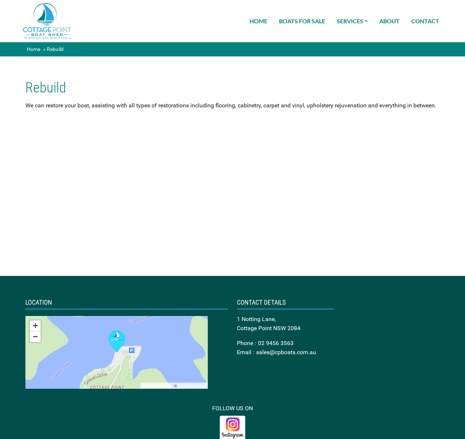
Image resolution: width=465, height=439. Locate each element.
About (389, 20)
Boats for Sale (302, 20)
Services (350, 20)
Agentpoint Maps (157, 385)
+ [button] (35, 325)
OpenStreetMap (192, 385)
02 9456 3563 (276, 343)
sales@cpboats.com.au (286, 352)
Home (258, 20)
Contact (425, 20)
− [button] (35, 336)
